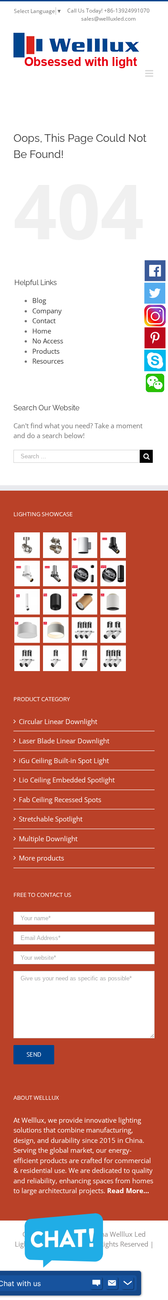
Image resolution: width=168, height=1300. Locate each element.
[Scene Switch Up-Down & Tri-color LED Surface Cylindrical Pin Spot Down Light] (112, 602)
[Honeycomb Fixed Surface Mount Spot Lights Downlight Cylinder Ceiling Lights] (55, 602)
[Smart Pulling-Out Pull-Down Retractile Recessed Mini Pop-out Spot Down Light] (26, 573)
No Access (47, 340)
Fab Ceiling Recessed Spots (60, 799)
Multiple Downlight (48, 838)
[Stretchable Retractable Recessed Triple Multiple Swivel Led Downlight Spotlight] (112, 658)
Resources (48, 360)
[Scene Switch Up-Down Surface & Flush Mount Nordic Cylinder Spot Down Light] (26, 630)
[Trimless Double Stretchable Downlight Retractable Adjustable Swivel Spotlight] (26, 658)
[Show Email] (112, 1283)
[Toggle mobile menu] (150, 73)
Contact (44, 320)
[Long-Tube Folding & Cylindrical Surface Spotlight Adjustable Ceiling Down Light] (26, 602)
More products (41, 857)
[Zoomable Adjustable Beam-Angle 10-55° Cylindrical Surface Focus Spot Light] (112, 573)
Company (47, 310)
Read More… (128, 1190)
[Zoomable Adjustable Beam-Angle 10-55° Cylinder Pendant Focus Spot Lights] (84, 573)
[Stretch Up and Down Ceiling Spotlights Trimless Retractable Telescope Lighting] (84, 658)
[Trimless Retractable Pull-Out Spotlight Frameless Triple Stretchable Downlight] (84, 630)
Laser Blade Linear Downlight (64, 740)
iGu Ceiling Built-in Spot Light (64, 760)
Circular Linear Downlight (58, 721)
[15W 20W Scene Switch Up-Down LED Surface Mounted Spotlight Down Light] (55, 630)
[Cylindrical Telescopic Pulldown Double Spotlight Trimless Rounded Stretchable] (112, 630)
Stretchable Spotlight (50, 818)
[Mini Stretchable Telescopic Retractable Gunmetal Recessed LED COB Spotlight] (55, 573)
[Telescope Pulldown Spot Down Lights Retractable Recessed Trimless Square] (55, 658)
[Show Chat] (96, 1283)
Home (41, 330)
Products (46, 351)
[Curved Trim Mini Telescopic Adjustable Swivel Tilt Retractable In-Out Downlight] (112, 545)
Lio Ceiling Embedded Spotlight (67, 779)
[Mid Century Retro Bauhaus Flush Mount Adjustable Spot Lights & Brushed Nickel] (55, 545)
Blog (39, 300)
